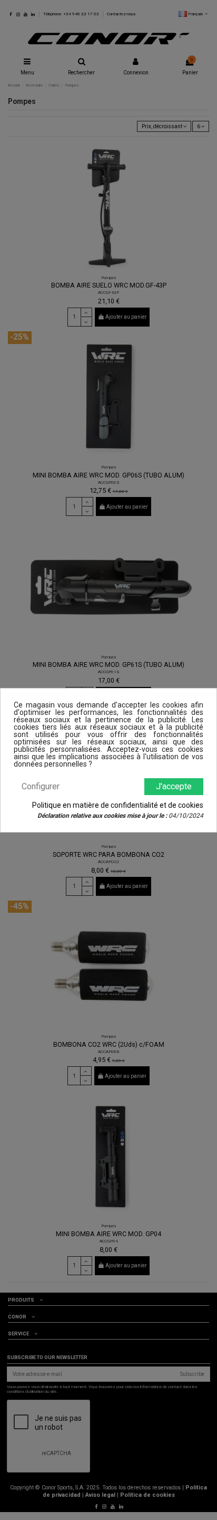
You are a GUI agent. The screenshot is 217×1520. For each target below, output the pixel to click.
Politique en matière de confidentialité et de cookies (117, 805)
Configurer (41, 786)
